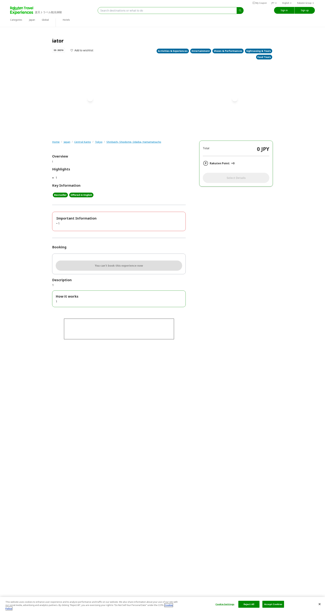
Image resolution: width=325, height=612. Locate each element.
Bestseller (60, 194)
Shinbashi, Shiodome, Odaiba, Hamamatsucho (133, 142)
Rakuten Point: (220, 163)
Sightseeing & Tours (258, 51)
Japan (67, 142)
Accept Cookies (273, 604)
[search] (240, 10)
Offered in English (81, 194)
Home (56, 142)
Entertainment (201, 51)
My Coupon (261, 3)
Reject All (249, 604)
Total (206, 148)
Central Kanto (82, 142)
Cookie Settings (224, 604)
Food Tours (264, 57)
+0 (232, 163)
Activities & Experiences (173, 51)
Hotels (66, 19)
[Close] (319, 604)
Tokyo (98, 142)
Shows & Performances (228, 51)
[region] (162, 604)
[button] (274, 3)
